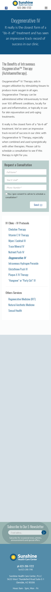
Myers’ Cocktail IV (17, 241)
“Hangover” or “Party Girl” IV (22, 280)
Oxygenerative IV (17, 258)
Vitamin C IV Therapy (18, 235)
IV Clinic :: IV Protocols (17, 223)
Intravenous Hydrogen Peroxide (23, 263)
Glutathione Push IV (18, 269)
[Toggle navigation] (46, 8)
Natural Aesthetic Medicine (21, 305)
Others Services (14, 292)
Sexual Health (15, 310)
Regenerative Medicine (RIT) (22, 299)
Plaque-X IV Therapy (18, 274)
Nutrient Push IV (16, 252)
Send (36, 205)
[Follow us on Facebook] (6, 8)
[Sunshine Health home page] (23, 2)
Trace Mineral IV (16, 246)
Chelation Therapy (17, 229)
